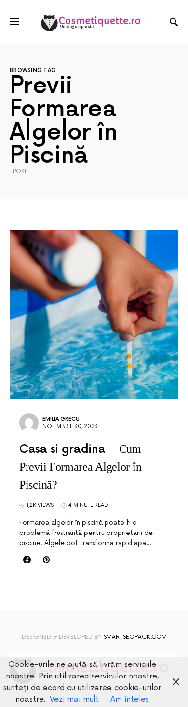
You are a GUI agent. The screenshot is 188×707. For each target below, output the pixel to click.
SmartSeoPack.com (135, 637)
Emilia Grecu (61, 419)
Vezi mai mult (74, 699)
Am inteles (129, 699)
